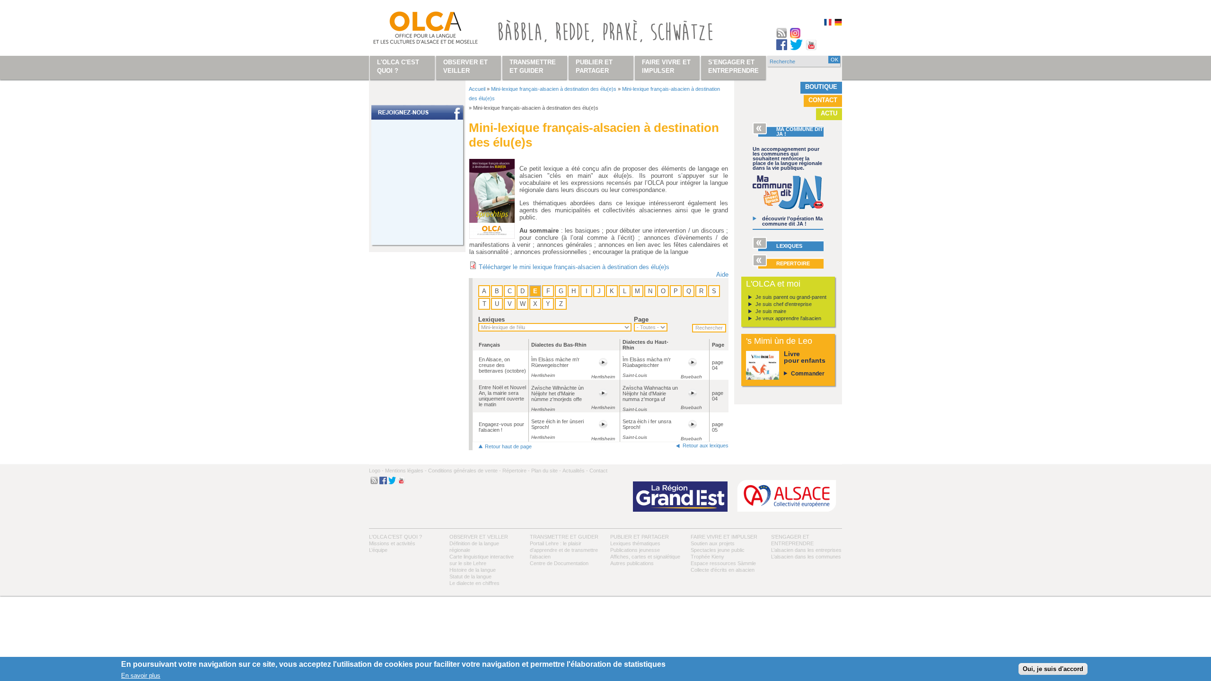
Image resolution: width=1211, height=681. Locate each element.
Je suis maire (770, 311)
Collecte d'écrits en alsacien (723, 570)
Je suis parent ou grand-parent (790, 297)
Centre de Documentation (559, 563)
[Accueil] (414, 29)
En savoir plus (140, 675)
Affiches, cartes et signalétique (645, 556)
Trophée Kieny (707, 556)
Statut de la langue (470, 576)
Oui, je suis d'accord (1053, 668)
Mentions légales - (406, 470)
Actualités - (575, 470)
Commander (808, 373)
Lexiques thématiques (635, 543)
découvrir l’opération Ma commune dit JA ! (792, 221)
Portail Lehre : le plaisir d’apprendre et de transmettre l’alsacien (564, 550)
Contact (822, 100)
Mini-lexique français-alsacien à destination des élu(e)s (553, 89)
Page (641, 319)
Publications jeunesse (635, 550)
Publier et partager (639, 537)
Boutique (821, 86)
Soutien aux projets (713, 543)
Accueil (477, 89)
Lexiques (491, 319)
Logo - (376, 470)
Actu (829, 113)
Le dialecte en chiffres (474, 583)
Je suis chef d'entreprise (783, 304)
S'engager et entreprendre (733, 66)
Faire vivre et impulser (724, 537)
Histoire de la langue (472, 570)
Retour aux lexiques (705, 445)
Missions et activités (392, 543)
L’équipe (378, 550)
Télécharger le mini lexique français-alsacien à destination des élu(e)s (574, 267)
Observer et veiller (478, 537)
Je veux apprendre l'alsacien (788, 318)
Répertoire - (516, 470)
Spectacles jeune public (718, 550)
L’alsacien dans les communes (806, 556)
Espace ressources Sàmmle (723, 563)
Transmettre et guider (564, 537)
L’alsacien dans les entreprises (806, 550)
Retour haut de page (508, 446)
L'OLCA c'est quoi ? (395, 537)
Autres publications (632, 563)
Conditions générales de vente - (464, 470)
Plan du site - (546, 470)
